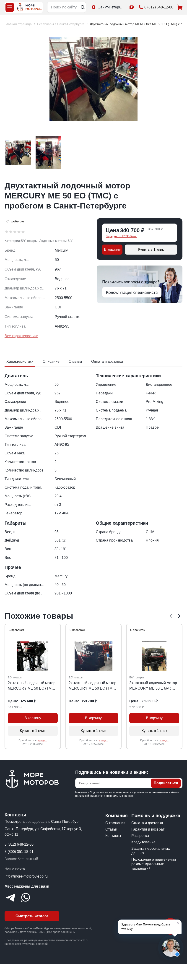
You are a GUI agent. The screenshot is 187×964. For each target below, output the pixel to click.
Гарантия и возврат (147, 829)
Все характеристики (21, 336)
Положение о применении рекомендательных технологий (153, 863)
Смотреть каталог (32, 916)
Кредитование (143, 842)
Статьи (111, 829)
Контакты (113, 836)
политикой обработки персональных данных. (104, 795)
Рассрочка (140, 836)
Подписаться (166, 783)
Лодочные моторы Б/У (56, 240)
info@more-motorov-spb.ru (26, 876)
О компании (115, 823)
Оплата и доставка (147, 823)
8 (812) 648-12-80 (19, 844)
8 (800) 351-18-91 (19, 852)
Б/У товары (29, 240)
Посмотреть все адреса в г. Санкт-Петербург (42, 821)
